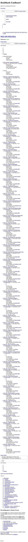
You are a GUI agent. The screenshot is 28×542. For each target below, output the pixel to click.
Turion (7, 39)
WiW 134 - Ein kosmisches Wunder (11, 127)
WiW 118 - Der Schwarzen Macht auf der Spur (13, 252)
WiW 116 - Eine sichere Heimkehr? (10, 290)
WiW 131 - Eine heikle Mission (10, 149)
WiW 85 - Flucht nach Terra (9, 444)
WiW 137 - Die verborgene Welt (10, 113)
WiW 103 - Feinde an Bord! (9, 415)
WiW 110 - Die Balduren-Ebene (10, 337)
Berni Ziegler (17, 110)
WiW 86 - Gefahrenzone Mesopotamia (11, 230)
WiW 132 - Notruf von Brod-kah (10, 157)
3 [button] (3, 50)
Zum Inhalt (3, 8)
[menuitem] (11, 15)
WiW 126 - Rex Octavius (8, 193)
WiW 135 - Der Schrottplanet (9, 135)
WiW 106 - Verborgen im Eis (9, 400)
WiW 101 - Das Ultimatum (9, 429)
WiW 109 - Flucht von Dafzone (10, 368)
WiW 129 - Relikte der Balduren (10, 178)
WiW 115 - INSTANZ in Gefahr (10, 273)
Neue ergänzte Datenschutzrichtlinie (11, 62)
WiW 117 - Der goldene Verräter (10, 266)
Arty (8, 533)
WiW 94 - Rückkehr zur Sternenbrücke (11, 351)
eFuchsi (16, 312)
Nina (16, 96)
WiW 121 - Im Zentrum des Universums (12, 237)
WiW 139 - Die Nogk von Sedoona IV (11, 98)
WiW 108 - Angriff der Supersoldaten (11, 361)
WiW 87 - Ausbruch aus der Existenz (11, 437)
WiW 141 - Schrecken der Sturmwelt (11, 76)
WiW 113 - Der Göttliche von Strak (10, 322)
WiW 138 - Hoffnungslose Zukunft (10, 105)
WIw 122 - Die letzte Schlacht (9, 222)
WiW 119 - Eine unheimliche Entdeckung (12, 259)
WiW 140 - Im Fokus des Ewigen (10, 91)
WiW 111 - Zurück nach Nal (9, 315)
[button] (5, 54)
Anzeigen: (4, 456)
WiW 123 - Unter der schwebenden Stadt (12, 208)
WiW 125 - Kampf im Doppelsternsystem (12, 200)
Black (2, 533)
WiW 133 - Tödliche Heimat (9, 142)
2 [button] (3, 49)
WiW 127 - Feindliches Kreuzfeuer (10, 186)
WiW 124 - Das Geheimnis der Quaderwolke (13, 215)
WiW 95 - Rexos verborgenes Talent (11, 344)
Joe (15, 234)
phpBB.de (15, 534)
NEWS (20, 63)
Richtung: (12, 458)
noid (6, 63)
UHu (16, 132)
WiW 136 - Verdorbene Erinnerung (10, 120)
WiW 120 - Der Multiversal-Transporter (11, 244)
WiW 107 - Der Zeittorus (8, 385)
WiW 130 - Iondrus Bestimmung (10, 164)
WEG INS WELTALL (8, 36)
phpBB (7, 532)
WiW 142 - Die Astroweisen (9, 83)
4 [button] (3, 51)
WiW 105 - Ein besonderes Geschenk (11, 393)
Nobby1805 (7, 77)
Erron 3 (16, 383)
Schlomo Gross (18, 205)
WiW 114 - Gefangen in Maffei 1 (10, 298)
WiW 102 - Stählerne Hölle (9, 422)
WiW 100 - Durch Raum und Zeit (10, 376)
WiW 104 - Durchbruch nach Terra (10, 407)
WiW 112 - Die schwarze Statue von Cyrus (12, 329)
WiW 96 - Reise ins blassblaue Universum (12, 305)
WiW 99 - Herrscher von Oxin (9, 281)
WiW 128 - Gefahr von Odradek (10, 171)
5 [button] (3, 52)
